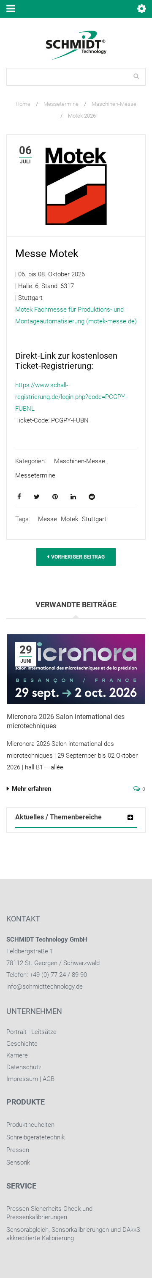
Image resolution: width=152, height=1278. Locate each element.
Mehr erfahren (31, 789)
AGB (48, 1079)
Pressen (17, 1150)
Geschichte (22, 1043)
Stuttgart (94, 519)
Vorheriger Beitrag (78, 557)
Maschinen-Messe (114, 104)
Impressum (22, 1079)
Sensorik (18, 1162)
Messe (47, 519)
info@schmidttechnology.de (44, 986)
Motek (69, 519)
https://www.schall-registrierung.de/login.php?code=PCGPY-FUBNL (71, 396)
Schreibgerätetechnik (35, 1137)
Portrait (16, 1032)
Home (23, 104)
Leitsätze (44, 1032)
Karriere (17, 1055)
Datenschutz (23, 1067)
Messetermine (61, 104)
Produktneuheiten (30, 1124)
